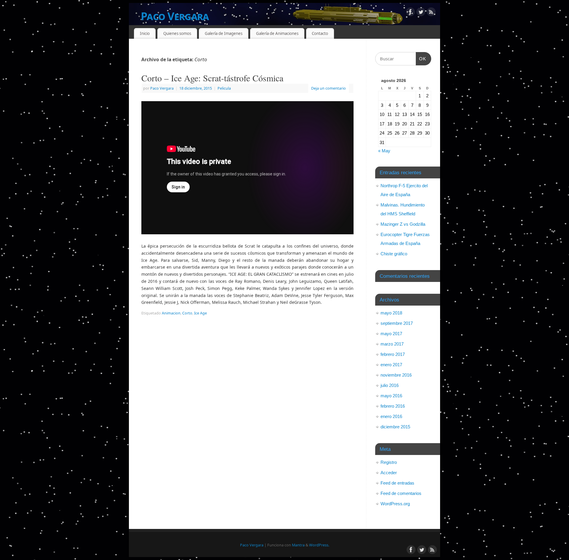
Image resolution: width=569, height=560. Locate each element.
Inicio (145, 33)
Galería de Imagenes (223, 33)
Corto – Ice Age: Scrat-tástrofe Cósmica (212, 78)
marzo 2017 (392, 343)
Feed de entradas (397, 482)
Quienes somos (177, 33)
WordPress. (319, 545)
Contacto (320, 33)
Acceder (389, 472)
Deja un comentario (328, 88)
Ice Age (200, 313)
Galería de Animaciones (277, 33)
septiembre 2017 (397, 323)
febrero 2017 (393, 354)
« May (384, 150)
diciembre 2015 (395, 426)
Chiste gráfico (394, 253)
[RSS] (431, 12)
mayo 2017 (391, 333)
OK (421, 58)
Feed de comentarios (401, 493)
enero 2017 (391, 364)
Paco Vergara (175, 16)
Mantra (298, 545)
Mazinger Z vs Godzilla (403, 224)
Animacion (171, 313)
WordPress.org (395, 503)
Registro (389, 462)
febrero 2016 (393, 406)
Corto (187, 313)
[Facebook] (410, 12)
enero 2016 (391, 416)
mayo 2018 (391, 312)
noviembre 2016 (396, 374)
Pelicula (224, 88)
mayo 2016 (391, 395)
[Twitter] (420, 12)
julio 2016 (390, 385)
